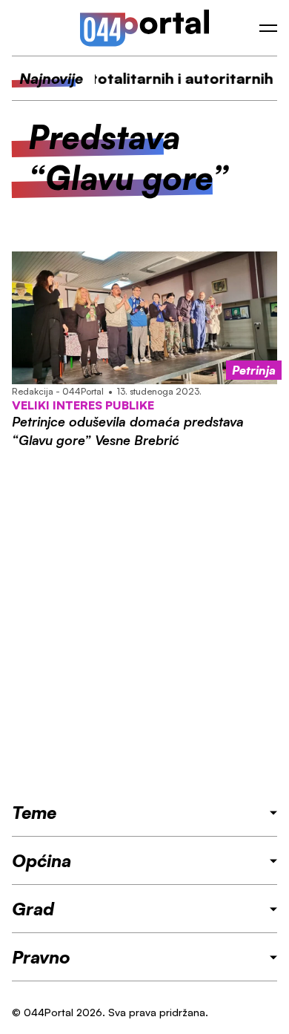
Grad (33, 909)
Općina (41, 860)
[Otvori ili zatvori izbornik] (268, 28)
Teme (34, 812)
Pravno (41, 957)
